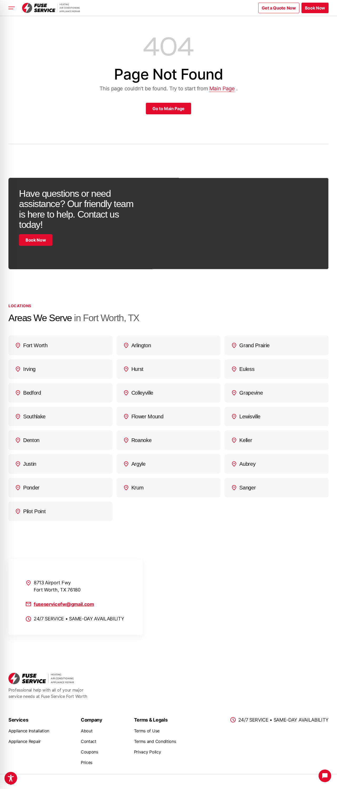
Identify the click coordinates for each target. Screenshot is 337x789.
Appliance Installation (28, 730)
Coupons (89, 751)
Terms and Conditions (155, 741)
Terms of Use (147, 730)
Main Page (222, 88)
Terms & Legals (151, 720)
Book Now (36, 240)
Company (91, 720)
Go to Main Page (168, 108)
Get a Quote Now (279, 8)
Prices (86, 762)
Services (18, 720)
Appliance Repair (24, 741)
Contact (88, 741)
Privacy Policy (147, 751)
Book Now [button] (315, 8)
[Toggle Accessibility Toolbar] (11, 778)
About (86, 730)
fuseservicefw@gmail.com (64, 604)
